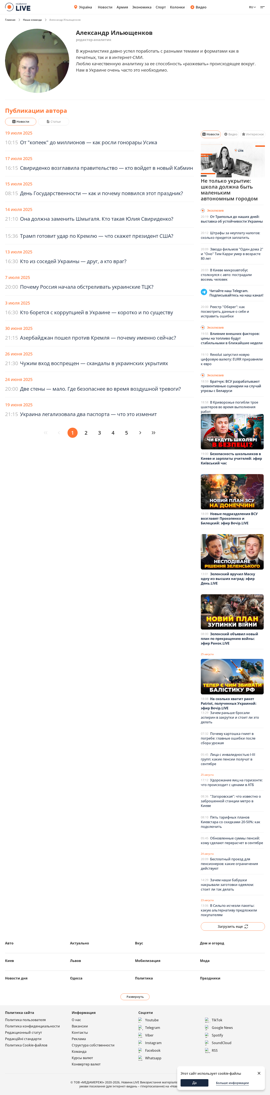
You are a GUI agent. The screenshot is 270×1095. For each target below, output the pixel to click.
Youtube (152, 1020)
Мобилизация (147, 960)
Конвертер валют (86, 1064)
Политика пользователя (25, 1019)
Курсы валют (82, 1058)
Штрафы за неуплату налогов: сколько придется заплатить (230, 235)
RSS (215, 1050)
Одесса (76, 978)
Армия (122, 7)
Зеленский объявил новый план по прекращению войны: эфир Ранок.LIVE (229, 639)
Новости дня (16, 978)
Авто (9, 943)
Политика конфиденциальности (32, 1026)
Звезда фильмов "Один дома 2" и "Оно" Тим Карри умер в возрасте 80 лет (232, 254)
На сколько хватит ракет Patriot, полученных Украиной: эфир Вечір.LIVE (228, 703)
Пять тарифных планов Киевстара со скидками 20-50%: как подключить (230, 822)
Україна (85, 7)
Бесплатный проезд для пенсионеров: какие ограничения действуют (229, 864)
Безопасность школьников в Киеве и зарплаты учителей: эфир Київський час (231, 458)
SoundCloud (221, 1043)
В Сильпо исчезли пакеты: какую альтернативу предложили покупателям (229, 910)
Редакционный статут (23, 1032)
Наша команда (32, 20)
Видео (201, 7)
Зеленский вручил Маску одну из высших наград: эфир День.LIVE (228, 579)
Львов (75, 960)
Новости (105, 7)
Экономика (141, 7)
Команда (79, 1051)
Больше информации (232, 1083)
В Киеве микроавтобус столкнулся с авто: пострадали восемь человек (226, 275)
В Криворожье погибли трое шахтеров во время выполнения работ (229, 407)
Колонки (177, 7)
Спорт (161, 7)
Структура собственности (93, 1045)
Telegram (152, 1027)
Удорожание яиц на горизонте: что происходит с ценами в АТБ (232, 782)
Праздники (210, 978)
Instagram (153, 1043)
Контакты (80, 1032)
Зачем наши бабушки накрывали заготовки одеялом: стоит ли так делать (227, 885)
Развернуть (135, 997)
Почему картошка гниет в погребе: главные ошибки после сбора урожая (228, 738)
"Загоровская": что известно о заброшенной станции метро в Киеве (231, 801)
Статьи (56, 122)
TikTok (217, 1020)
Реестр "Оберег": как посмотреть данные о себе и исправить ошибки (225, 311)
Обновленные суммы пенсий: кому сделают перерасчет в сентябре (232, 840)
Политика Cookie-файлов (26, 1045)
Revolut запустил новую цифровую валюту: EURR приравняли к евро (232, 359)
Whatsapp (153, 1058)
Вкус (139, 943)
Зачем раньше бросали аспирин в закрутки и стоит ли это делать (230, 717)
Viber (149, 1035)
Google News (222, 1027)
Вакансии (80, 1026)
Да (194, 1082)
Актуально (79, 943)
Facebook (153, 1050)
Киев (9, 960)
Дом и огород (212, 943)
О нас (76, 1019)
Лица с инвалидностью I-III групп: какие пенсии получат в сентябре (228, 759)
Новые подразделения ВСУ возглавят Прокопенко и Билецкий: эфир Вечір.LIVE (229, 518)
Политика (144, 978)
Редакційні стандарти (23, 1039)
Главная (10, 20)
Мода (205, 960)
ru (251, 7)
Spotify (217, 1035)
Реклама (79, 1039)
